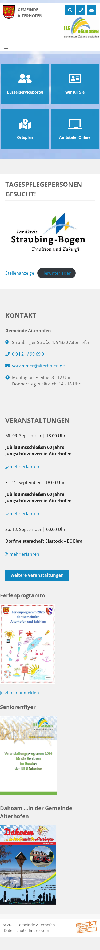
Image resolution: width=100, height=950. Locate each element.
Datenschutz (15, 930)
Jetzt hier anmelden (19, 693)
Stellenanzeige (19, 273)
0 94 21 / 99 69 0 (28, 354)
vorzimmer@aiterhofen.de (38, 366)
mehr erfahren (24, 467)
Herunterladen (56, 273)
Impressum (39, 930)
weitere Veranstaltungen (37, 575)
